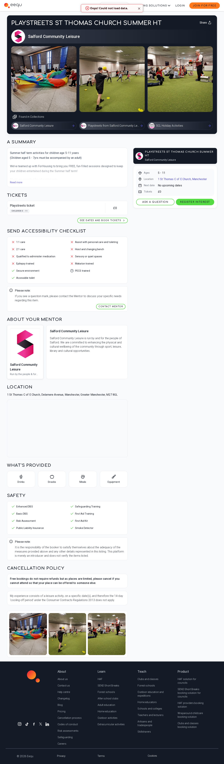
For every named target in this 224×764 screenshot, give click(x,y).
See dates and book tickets (100, 220)
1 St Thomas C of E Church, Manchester (182, 179)
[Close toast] (139, 8)
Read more (16, 182)
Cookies (152, 755)
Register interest (195, 202)
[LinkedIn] (47, 724)
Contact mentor (111, 306)
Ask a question (155, 202)
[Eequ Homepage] (13, 5)
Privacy (61, 756)
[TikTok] (27, 724)
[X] (40, 723)
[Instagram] (20, 723)
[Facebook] (34, 724)
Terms (101, 756)
